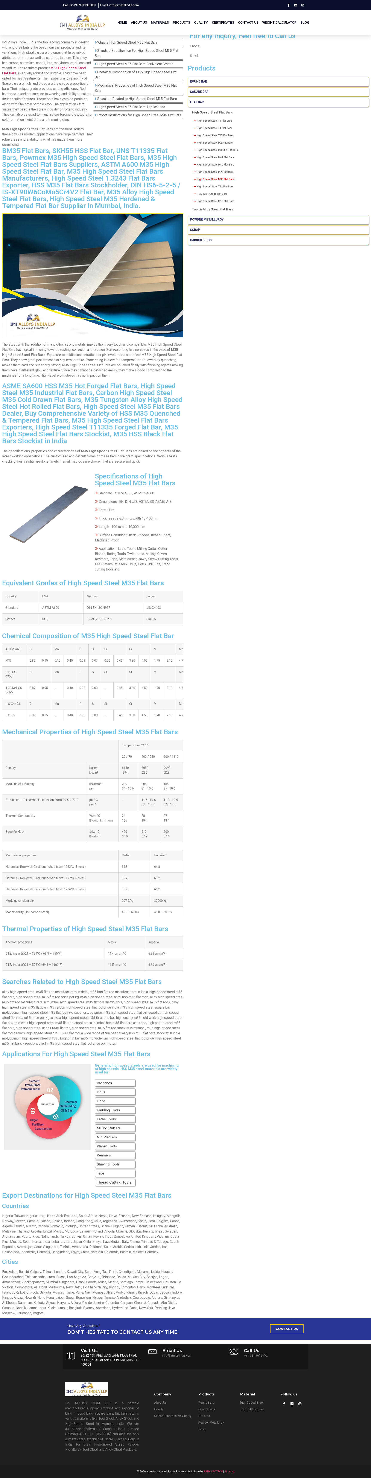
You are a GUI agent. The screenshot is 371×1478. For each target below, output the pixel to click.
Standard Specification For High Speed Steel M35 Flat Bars (136, 53)
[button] (287, 1328)
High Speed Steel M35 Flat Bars (215, 179)
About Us (139, 23)
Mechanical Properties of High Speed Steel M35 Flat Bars (136, 88)
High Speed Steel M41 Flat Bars (215, 157)
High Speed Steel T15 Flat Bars (215, 135)
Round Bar (198, 81)
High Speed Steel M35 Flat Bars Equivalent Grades (135, 64)
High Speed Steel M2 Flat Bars (215, 142)
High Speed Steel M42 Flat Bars (215, 164)
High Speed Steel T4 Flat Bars (214, 128)
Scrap (195, 230)
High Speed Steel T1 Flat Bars (214, 120)
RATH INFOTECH (213, 1471)
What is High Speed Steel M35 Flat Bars (127, 42)
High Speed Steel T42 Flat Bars (215, 186)
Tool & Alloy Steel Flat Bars (212, 209)
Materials (160, 23)
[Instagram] (303, 5)
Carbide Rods (201, 240)
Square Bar (199, 92)
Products (181, 23)
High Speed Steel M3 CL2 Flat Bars (217, 150)
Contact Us (248, 23)
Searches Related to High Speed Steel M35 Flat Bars (137, 99)
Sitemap (229, 1471)
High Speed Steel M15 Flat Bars (215, 201)
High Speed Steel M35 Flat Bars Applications (131, 107)
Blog (305, 23)
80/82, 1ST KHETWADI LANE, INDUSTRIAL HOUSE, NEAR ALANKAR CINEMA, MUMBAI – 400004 (111, 1360)
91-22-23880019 (214, 46)
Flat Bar (197, 102)
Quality (201, 23)
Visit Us (89, 1350)
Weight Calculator (279, 23)
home (122, 23)
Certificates (223, 23)
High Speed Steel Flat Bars (212, 112)
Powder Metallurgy (207, 219)
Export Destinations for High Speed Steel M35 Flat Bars (139, 115)
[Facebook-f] (289, 5)
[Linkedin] (296, 5)
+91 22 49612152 (256, 1355)
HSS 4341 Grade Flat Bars (212, 193)
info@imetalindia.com (215, 56)
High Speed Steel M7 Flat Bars (215, 171)
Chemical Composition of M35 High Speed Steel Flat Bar (135, 74)
